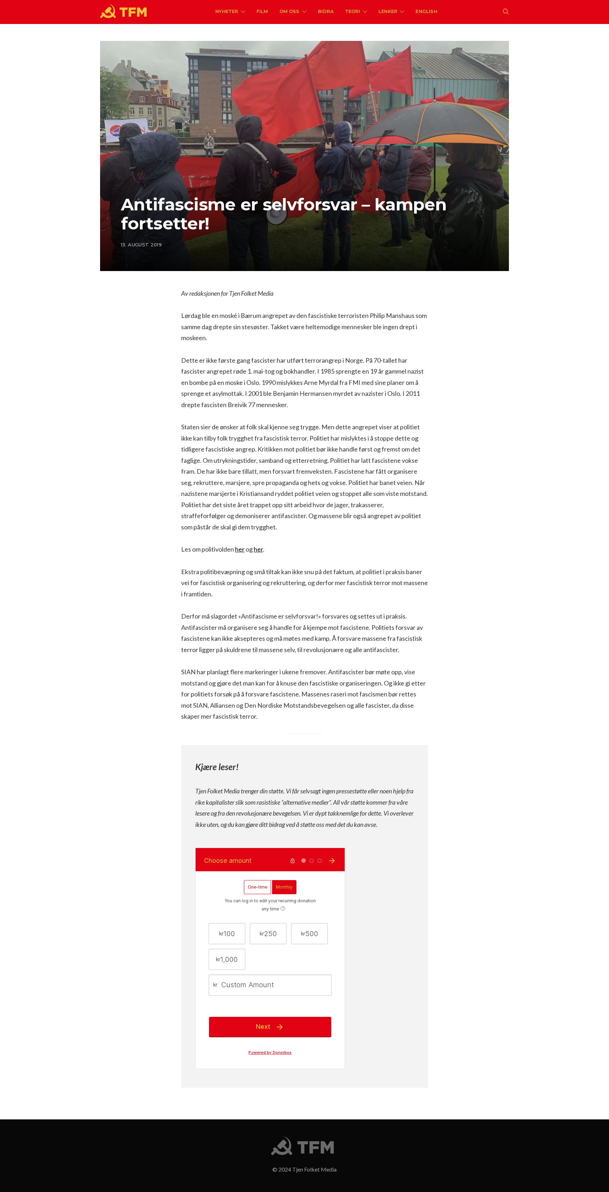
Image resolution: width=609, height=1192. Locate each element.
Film (262, 11)
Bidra (326, 11)
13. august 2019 (141, 244)
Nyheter (226, 11)
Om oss (289, 11)
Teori (352, 11)
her (240, 549)
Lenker (388, 11)
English (426, 11)
